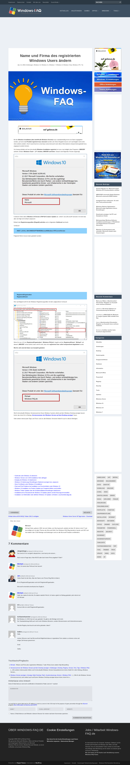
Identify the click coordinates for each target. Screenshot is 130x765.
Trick (113, 549)
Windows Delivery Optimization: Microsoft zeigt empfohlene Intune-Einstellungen (106, 208)
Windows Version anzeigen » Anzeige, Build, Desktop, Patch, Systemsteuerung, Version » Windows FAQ (40, 675)
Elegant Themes (21, 763)
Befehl (115, 477)
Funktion (111, 510)
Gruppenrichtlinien (102, 359)
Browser (100, 481)
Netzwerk (110, 520)
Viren (106, 553)
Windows (105, 11)
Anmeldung (101, 477)
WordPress (39, 763)
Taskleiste (101, 542)
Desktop (98, 350)
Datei (99, 484)
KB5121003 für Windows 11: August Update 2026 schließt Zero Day (107, 316)
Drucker (110, 488)
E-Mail (99, 492)
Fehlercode (101, 502)
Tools (116, 11)
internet (112, 517)
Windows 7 (52, 65)
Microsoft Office (101, 372)
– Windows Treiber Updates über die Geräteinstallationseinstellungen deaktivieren (37, 490)
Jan (18, 576)
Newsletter (46, 2)
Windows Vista (67, 65)
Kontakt (29, 2)
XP (104, 557)
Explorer (107, 499)
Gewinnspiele (100, 355)
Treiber (106, 549)
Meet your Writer (101, 301)
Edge (106, 492)
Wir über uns (37, 2)
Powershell (99, 377)
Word (99, 557)
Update (99, 553)
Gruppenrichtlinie (103, 513)
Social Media (54, 2)
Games (86, 11)
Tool (99, 549)
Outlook (115, 524)
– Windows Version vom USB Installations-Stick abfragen (30, 478)
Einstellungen (102, 495)
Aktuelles (64, 11)
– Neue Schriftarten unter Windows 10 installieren (28, 484)
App (109, 477)
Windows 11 (44, 65)
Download (101, 488)
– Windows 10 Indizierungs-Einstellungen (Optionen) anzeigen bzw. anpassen (36, 482)
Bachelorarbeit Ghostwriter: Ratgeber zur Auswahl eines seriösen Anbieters (106, 302)
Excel (99, 499)
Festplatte (101, 510)
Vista (113, 553)
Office (94, 11)
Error (112, 495)
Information (99, 368)
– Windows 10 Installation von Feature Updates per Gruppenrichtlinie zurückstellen (37, 488)
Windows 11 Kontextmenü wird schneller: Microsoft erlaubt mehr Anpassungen (106, 231)
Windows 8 (59, 65)
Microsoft (101, 520)
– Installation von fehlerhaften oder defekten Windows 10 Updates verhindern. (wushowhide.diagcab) (42, 494)
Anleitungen (76, 11)
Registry (98, 381)
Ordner (107, 524)
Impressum (11, 2)
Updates (98, 394)
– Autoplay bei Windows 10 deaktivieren (25, 480)
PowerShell (111, 528)
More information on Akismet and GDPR (25, 705)
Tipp (114, 546)
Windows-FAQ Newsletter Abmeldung (109, 763)
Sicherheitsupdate (103, 539)
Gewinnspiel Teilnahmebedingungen (87, 763)
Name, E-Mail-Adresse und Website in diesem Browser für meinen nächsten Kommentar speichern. (39, 713)
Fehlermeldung (102, 506)
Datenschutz (20, 2)
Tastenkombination (104, 546)
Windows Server (101, 399)
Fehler (115, 499)
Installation (101, 517)
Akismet (85, 703)
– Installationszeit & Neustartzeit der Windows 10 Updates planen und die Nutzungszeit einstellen (41, 492)
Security (98, 386)
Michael (28, 525)
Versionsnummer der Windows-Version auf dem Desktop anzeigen (52, 415)
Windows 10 (37, 65)
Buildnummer (110, 481)
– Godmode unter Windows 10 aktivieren (25, 475)
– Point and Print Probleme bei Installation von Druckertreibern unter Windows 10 (37, 486)
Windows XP (76, 65)
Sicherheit (101, 535)
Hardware (99, 364)
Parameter (101, 528)
